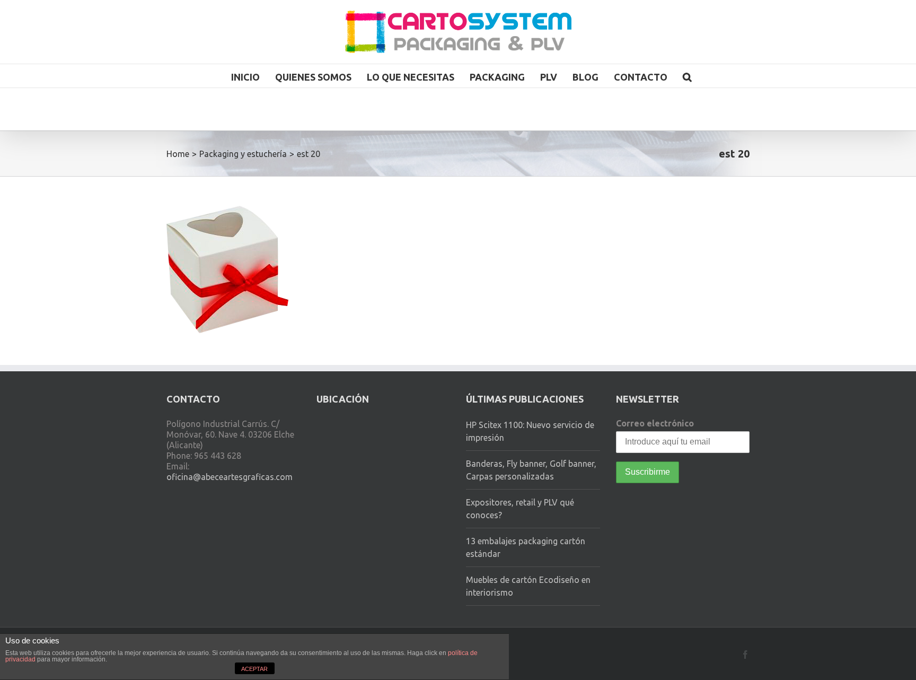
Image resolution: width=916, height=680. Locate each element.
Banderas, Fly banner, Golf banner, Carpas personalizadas (531, 470)
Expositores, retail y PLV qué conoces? (520, 509)
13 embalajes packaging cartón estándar (525, 547)
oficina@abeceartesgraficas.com (229, 477)
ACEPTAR (254, 669)
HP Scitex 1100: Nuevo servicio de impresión (530, 431)
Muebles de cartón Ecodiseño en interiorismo (528, 586)
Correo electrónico (655, 423)
